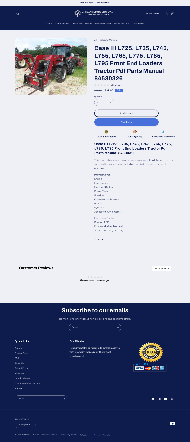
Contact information (102, 435)
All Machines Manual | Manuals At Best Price (41, 435)
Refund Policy (21, 368)
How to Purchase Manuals (27, 383)
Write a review (162, 268)
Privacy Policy (21, 353)
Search (18, 348)
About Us (19, 363)
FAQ (17, 358)
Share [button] (100, 239)
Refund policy (86, 435)
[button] (18, 14)
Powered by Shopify (68, 435)
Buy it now (126, 122)
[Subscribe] (118, 327)
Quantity (98, 97)
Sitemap (19, 388)
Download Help (22, 378)
